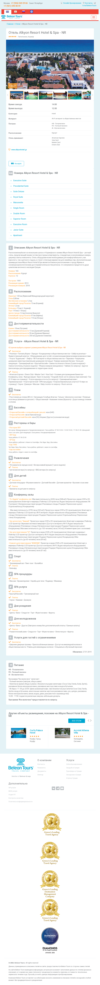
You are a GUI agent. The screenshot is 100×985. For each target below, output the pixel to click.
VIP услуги (12, 788)
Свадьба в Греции (72, 768)
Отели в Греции (72, 778)
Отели (17, 24)
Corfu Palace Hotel (36, 731)
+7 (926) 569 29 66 (19, 3)
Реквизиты (41, 768)
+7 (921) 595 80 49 (12, 6)
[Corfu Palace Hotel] (18, 733)
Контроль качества (16, 798)
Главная (10, 24)
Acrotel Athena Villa (81, 731)
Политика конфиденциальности (20, 801)
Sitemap (40, 775)
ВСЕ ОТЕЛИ (76, 721)
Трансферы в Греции (74, 771)
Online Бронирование (74, 764)
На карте (17, 164)
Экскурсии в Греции (73, 775)
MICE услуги (13, 791)
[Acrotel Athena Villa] (62, 733)
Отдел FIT (12, 795)
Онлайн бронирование (72, 3)
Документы (41, 771)
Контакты (89, 3)
